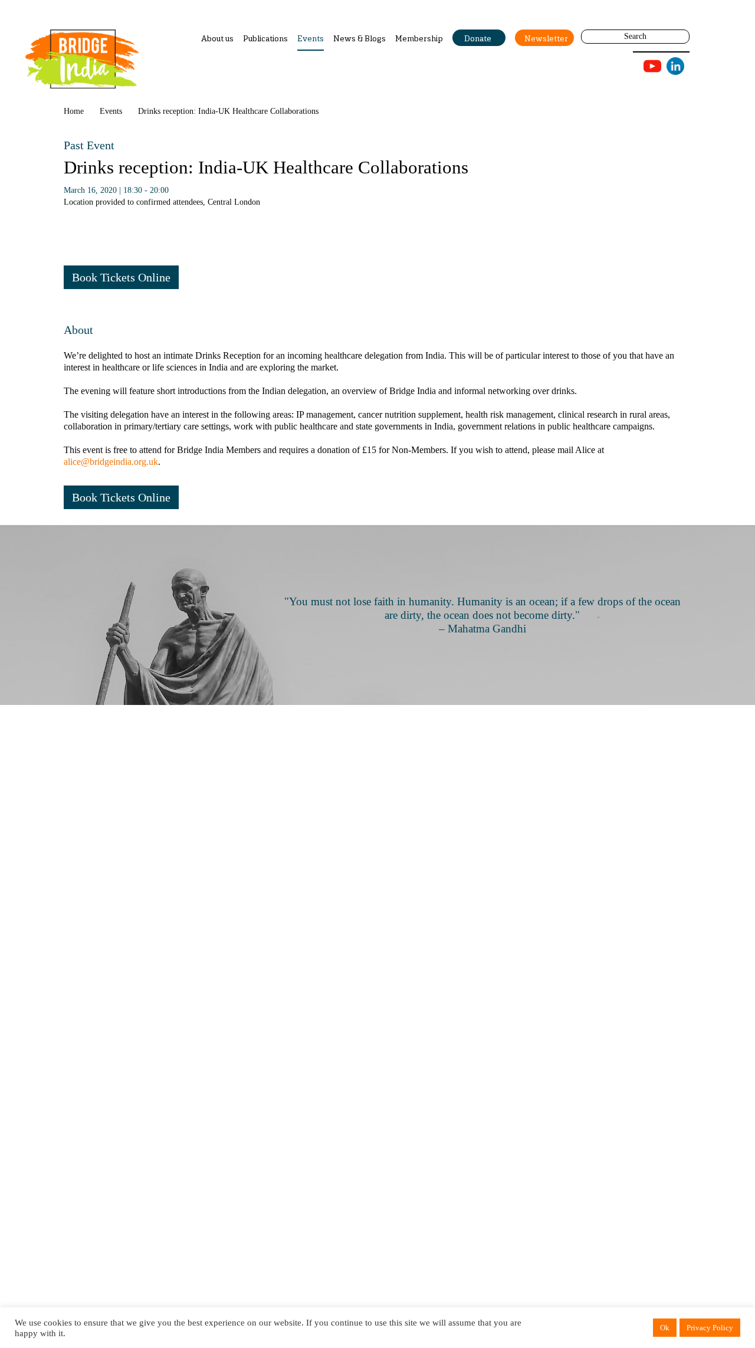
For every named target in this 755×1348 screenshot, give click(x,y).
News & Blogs (359, 39)
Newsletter (546, 39)
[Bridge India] (82, 58)
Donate (477, 39)
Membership (419, 39)
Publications (265, 39)
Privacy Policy (710, 1327)
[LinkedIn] (675, 66)
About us (217, 39)
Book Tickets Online (121, 277)
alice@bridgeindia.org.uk (111, 462)
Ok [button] (664, 1327)
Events (310, 39)
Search (635, 36)
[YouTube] (652, 66)
